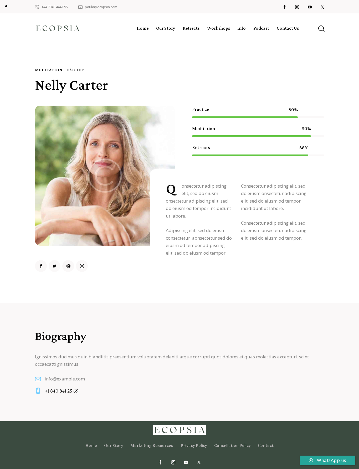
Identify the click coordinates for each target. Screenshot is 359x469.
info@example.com (65, 379)
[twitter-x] (322, 7)
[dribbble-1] (68, 266)
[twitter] (54, 266)
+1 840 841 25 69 (62, 391)
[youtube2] (310, 7)
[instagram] (297, 7)
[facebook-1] (285, 7)
